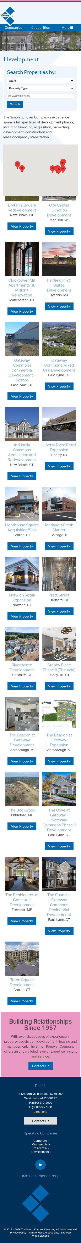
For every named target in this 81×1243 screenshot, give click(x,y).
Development (40, 1151)
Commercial (40, 1144)
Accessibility (51, 1232)
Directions (40, 1111)
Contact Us (40, 1066)
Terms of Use (35, 1232)
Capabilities (40, 27)
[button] (17, 165)
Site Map (66, 1232)
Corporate (40, 1140)
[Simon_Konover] (8, 13)
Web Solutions (40, 1235)
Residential (40, 1148)
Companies (13, 27)
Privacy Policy (18, 1232)
